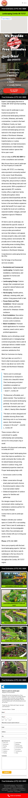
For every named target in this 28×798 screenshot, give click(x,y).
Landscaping (19, 786)
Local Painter (10, 791)
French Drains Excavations (18, 788)
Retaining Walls (5, 790)
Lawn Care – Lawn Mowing (10, 786)
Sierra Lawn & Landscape (9, 785)
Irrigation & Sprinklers (7, 788)
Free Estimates (19, 785)
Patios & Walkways (14, 790)
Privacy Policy (17, 791)
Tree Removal (22, 790)
